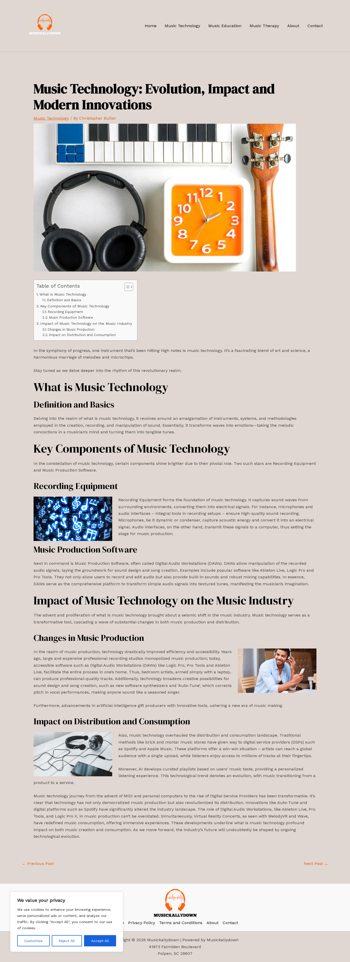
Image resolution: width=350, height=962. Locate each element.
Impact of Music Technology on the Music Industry (86, 323)
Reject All (67, 941)
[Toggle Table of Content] (126, 287)
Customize (33, 941)
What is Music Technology (62, 294)
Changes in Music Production (71, 329)
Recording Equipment (65, 312)
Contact (315, 25)
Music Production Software (71, 317)
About (293, 25)
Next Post (316, 864)
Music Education (224, 25)
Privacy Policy (141, 922)
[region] (66, 922)
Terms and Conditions (180, 922)
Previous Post (38, 864)
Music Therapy (264, 25)
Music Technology (182, 25)
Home (151, 25)
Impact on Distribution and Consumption (82, 335)
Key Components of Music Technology (74, 306)
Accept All (100, 941)
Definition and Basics (64, 300)
